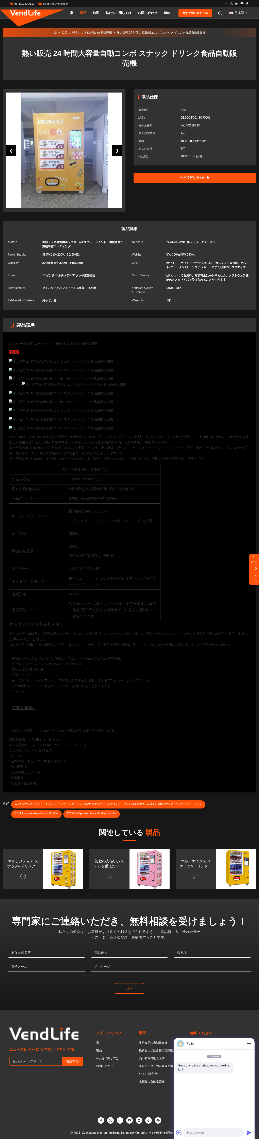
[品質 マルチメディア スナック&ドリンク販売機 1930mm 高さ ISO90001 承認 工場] (63, 869)
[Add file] (179, 1132)
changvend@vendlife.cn (55, 4)
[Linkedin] (236, 4)
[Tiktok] (247, 4)
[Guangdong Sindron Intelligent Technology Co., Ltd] (25, 13)
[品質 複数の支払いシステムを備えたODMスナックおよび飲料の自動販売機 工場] (150, 869)
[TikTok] (148, 1120)
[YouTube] (129, 1120)
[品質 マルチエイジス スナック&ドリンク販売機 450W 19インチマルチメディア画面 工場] (236, 869)
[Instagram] (139, 1120)
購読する (72, 1061)
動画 (96, 13)
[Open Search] (220, 13)
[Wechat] (158, 1120)
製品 (83, 13)
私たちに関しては (119, 13)
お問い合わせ (147, 13)
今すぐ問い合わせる (195, 13)
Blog (167, 12)
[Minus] (248, 1043)
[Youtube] (242, 4)
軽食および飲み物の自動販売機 (92, 32)
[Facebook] (226, 4)
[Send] (249, 1132)
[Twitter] (231, 4)
